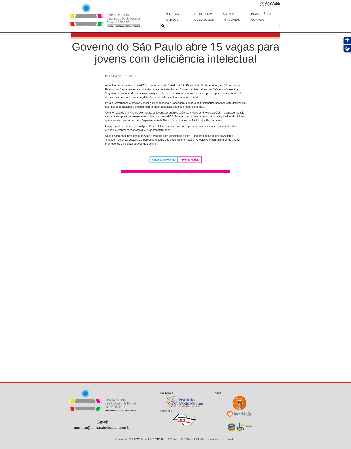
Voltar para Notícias (163, 159)
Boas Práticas (262, 14)
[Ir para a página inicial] (104, 15)
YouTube (277, 4)
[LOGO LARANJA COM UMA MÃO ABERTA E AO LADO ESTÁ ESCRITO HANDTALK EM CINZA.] (239, 413)
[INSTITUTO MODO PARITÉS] (184, 401)
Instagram (267, 4)
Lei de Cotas (203, 14)
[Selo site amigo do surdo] (239, 403)
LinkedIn (272, 4)
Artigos (172, 19)
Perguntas (231, 19)
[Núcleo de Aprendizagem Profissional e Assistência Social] (239, 426)
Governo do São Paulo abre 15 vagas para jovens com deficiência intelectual (175, 53)
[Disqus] (175, 227)
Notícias (172, 14)
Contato (257, 19)
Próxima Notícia (190, 159)
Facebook (262, 4)
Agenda (229, 14)
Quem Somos (204, 19)
